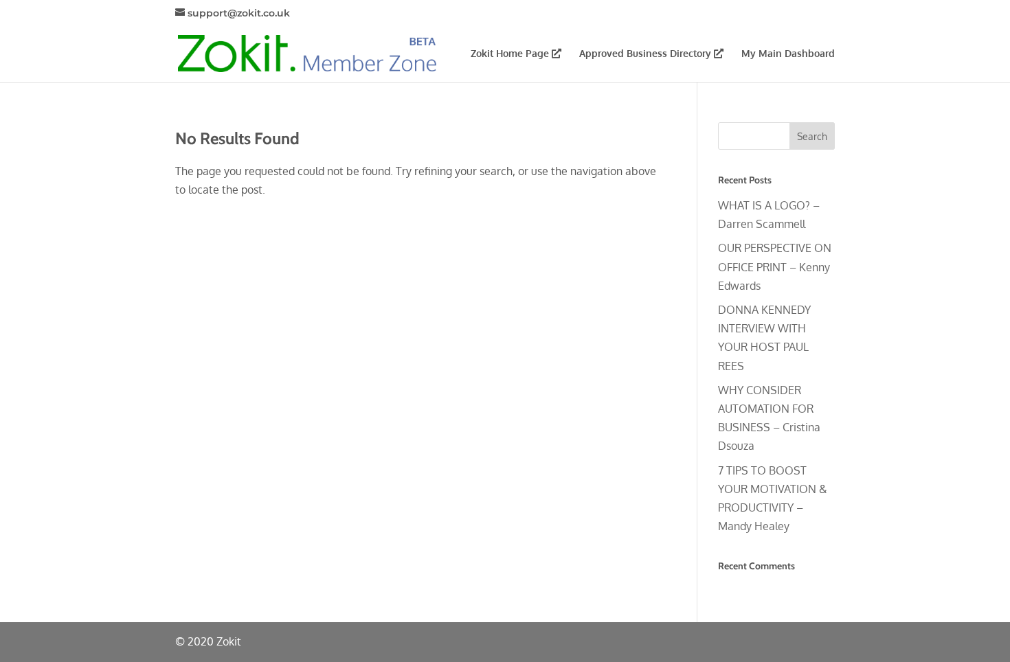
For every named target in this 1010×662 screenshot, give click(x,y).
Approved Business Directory (646, 54)
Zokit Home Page (511, 54)
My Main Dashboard (788, 54)
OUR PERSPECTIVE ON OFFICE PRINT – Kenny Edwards (774, 266)
